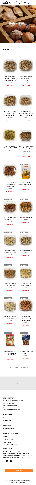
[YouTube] (11, 461)
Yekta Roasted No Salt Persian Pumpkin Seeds (10, 317)
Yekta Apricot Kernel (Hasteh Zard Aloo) (10, 284)
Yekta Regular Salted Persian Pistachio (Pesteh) (26, 78)
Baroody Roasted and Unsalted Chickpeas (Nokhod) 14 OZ (10, 353)
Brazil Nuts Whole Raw (25, 250)
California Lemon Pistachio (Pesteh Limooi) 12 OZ (26, 318)
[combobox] (25, 50)
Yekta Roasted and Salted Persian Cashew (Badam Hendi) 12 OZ (25, 113)
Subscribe (19, 470)
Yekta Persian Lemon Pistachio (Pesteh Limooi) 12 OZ (10, 113)
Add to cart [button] (10, 85)
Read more (25, 189)
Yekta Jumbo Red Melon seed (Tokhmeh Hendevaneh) (10, 184)
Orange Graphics (20, 482)
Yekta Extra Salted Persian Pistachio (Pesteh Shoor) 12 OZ (10, 78)
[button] (15, 2)
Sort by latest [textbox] (27, 50)
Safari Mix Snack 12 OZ (25, 217)
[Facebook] (4, 461)
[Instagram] (7, 461)
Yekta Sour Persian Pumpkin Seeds (25, 284)
